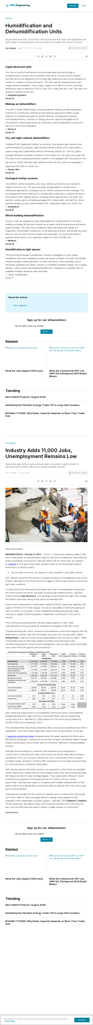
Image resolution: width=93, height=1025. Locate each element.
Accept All (82, 1020)
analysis (12, 564)
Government (10, 443)
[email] (55, 56)
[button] (7, 5)
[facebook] (38, 56)
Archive (8, 18)
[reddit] (50, 56)
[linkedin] (42, 56)
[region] (46, 1020)
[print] (86, 56)
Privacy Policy (10, 1021)
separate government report (21, 736)
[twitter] (46, 56)
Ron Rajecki (10, 48)
